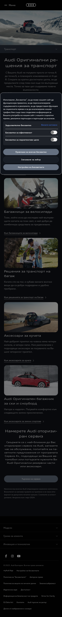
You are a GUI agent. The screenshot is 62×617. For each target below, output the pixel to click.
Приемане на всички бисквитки (30, 152)
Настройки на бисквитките (31, 167)
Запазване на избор (31, 159)
